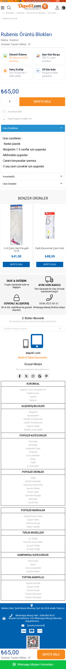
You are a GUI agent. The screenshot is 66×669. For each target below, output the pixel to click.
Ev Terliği (33, 538)
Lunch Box (33, 502)
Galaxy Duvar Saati (33, 516)
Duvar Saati (33, 492)
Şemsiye (33, 499)
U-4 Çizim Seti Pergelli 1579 (16, 250)
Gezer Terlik (33, 519)
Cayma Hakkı (33, 426)
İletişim (33, 400)
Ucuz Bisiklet (33, 455)
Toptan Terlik (33, 586)
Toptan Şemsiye (33, 593)
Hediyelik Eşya (33, 448)
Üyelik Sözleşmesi (33, 422)
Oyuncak (33, 441)
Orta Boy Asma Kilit (33, 485)
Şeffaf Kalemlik (33, 481)
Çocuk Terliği (33, 545)
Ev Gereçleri (33, 466)
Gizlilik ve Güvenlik (33, 429)
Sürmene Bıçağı (33, 495)
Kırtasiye (33, 445)
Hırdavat (33, 452)
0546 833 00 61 (49, 303)
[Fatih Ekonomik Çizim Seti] (49, 225)
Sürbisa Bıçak (33, 523)
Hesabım (33, 412)
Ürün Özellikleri (10, 128)
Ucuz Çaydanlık (33, 568)
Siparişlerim (33, 415)
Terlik (33, 462)
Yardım (33, 396)
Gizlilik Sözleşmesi (33, 419)
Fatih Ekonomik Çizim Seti (49, 248)
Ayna (33, 564)
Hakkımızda (33, 393)
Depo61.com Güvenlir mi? (33, 389)
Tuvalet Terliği (33, 549)
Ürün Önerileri (9, 183)
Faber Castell (33, 526)
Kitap (33, 459)
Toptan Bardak (33, 583)
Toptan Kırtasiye (33, 597)
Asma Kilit (33, 561)
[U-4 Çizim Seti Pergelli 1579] (16, 225)
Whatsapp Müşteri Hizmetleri (35, 664)
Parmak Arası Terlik (33, 542)
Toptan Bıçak (33, 590)
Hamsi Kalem (33, 488)
